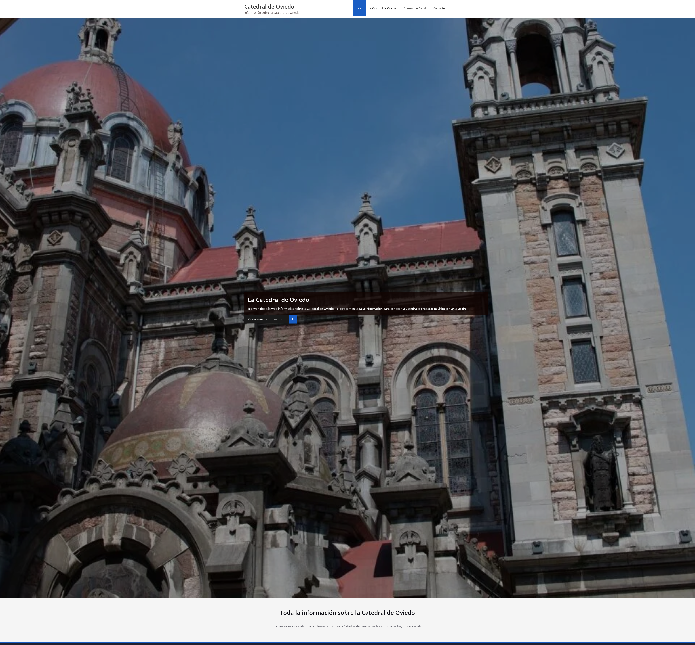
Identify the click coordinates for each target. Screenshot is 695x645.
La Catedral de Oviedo (382, 8)
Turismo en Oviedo (415, 8)
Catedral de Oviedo (269, 6)
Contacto (439, 8)
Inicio (359, 8)
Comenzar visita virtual (265, 319)
